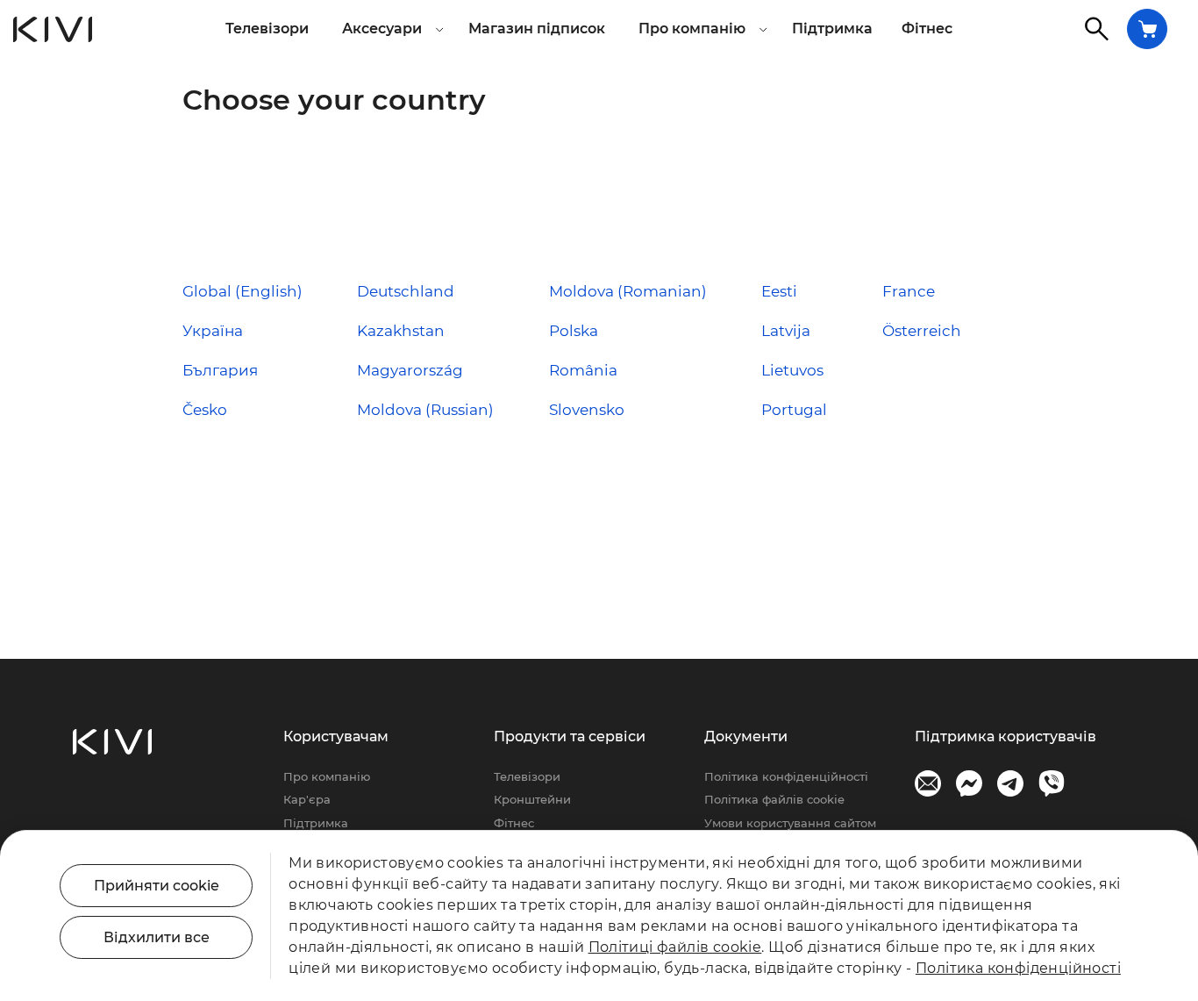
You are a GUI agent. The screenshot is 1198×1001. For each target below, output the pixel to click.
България (220, 370)
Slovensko (586, 409)
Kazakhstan (401, 331)
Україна (212, 331)
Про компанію (326, 776)
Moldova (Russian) (425, 409)
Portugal (794, 409)
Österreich (921, 331)
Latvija (785, 331)
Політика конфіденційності (786, 776)
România (583, 370)
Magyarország (410, 370)
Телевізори (267, 28)
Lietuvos (792, 370)
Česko (204, 409)
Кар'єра (307, 799)
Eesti (779, 291)
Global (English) (242, 291)
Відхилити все (156, 937)
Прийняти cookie (156, 885)
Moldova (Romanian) (628, 291)
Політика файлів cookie (774, 799)
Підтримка (832, 28)
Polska (573, 331)
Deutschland (405, 291)
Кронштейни (532, 799)
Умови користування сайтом (790, 823)
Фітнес (927, 28)
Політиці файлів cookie (675, 947)
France (908, 291)
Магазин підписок (536, 28)
